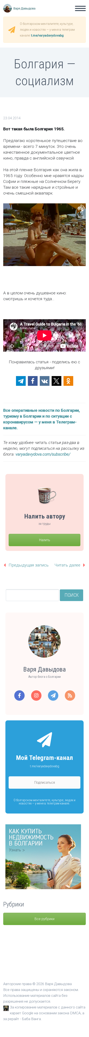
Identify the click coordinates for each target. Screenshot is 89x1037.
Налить (44, 540)
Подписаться (44, 782)
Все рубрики (44, 919)
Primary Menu (80, 8)
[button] (21, 381)
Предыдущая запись (29, 565)
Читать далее (67, 565)
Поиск (72, 595)
